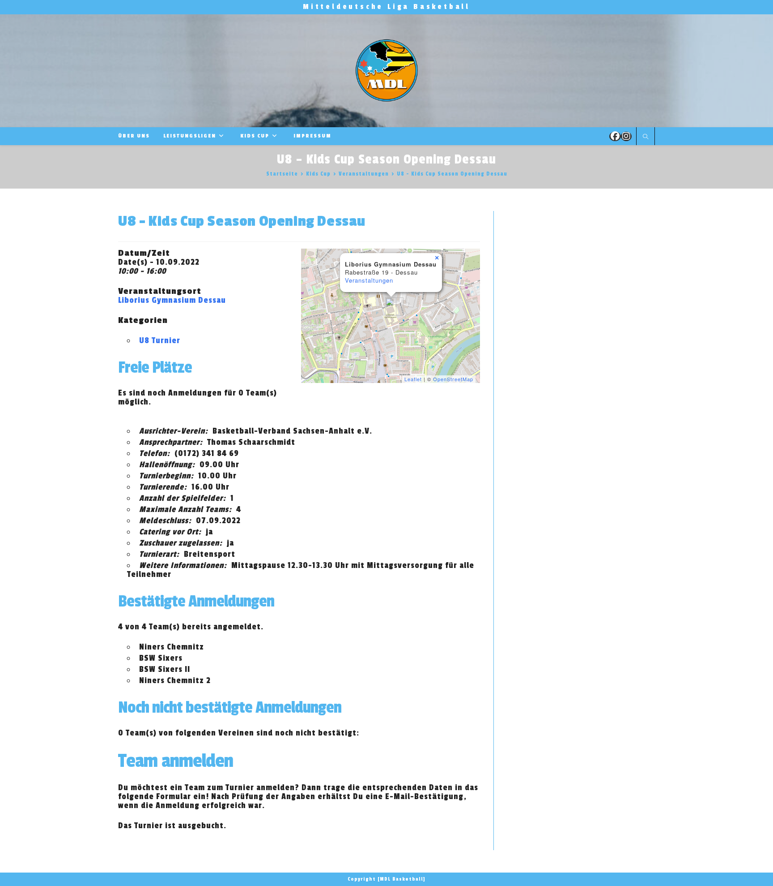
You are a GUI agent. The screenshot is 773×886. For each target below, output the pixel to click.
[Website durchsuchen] (645, 137)
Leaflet (413, 379)
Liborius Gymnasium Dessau (172, 300)
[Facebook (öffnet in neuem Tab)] (615, 136)
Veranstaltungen (369, 280)
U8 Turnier (159, 340)
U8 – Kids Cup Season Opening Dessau (452, 174)
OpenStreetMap (453, 379)
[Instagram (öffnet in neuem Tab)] (626, 136)
